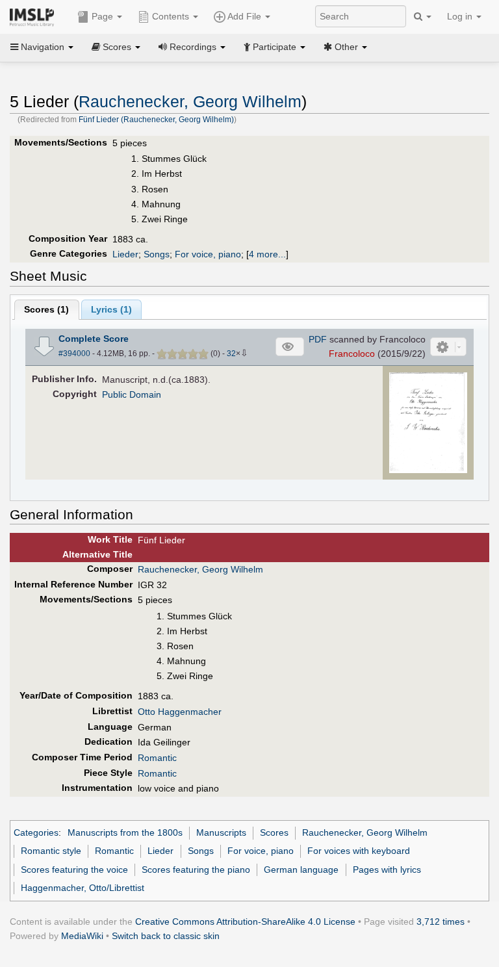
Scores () (46, 309)
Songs (157, 254)
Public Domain (131, 394)
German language (301, 869)
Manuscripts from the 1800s (125, 832)
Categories (36, 832)
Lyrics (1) (111, 309)
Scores (274, 832)
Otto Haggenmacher (180, 711)
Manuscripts (221, 832)
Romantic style (51, 850)
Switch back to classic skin (166, 936)
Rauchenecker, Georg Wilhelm (190, 101)
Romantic (157, 758)
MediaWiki (82, 936)
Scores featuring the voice (74, 869)
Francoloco (352, 353)
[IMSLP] (35, 16)
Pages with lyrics (387, 869)
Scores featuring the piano (196, 869)
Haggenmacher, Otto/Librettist (82, 888)
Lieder (125, 254)
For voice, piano (208, 254)
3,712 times (440, 921)
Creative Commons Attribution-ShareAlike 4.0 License (245, 921)
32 (231, 353)
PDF (318, 339)
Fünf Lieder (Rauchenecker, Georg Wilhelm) (156, 119)
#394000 (74, 353)
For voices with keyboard (358, 850)
